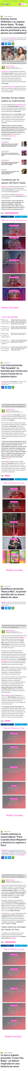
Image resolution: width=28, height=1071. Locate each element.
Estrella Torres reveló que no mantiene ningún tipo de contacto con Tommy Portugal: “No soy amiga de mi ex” (9, 145)
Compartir (8, 216)
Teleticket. (22, 854)
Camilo (3, 850)
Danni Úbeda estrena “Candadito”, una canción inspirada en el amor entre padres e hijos (14, 525)
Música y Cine (7, 362)
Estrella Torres (13, 38)
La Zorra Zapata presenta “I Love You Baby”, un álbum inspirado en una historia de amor (14, 230)
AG (17, 213)
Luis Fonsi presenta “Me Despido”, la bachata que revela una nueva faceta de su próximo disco (14, 959)
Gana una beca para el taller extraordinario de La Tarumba (14, 557)
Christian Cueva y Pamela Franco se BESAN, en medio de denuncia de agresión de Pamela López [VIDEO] (19, 327)
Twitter (21, 216)
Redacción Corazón (10, 66)
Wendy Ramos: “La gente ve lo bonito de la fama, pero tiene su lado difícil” (14, 281)
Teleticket (13, 938)
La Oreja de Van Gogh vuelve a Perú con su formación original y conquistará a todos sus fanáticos (14, 544)
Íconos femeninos (8, 16)
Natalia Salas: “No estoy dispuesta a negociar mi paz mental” (14, 295)
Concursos (14, 554)
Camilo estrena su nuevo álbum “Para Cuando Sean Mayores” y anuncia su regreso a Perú (14, 506)
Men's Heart (3, 169)
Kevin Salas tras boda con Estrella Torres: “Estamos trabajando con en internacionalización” (10, 172)
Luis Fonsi (3, 381)
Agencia (7, 213)
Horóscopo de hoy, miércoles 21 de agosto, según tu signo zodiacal (18, 334)
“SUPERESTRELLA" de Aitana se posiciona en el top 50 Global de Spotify (14, 262)
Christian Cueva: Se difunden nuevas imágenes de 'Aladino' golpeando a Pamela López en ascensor (19, 341)
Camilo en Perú (12, 942)
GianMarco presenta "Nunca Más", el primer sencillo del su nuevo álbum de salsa (14, 493)
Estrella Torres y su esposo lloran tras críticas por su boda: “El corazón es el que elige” (10, 154)
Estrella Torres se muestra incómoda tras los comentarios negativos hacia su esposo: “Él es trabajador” (10, 163)
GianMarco (7, 720)
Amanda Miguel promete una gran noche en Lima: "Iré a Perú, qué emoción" (14, 803)
